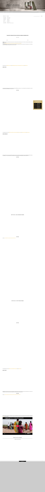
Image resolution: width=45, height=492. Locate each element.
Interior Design (17, 37)
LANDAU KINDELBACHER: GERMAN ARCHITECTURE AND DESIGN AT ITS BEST (12, 394)
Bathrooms (4, 17)
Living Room (8, 18)
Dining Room (8, 17)
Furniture (4, 19)
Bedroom (8, 19)
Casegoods (4, 18)
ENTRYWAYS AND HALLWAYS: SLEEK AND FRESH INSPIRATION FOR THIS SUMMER (12, 43)
